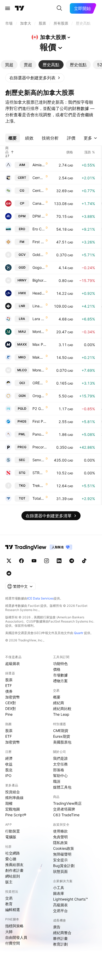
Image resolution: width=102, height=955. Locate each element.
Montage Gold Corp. (38, 331)
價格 (56, 669)
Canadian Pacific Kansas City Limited (38, 203)
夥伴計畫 (60, 938)
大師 (9, 931)
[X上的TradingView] (9, 560)
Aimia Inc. (38, 165)
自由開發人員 (16, 937)
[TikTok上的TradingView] (84, 560)
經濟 (9, 758)
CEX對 (10, 703)
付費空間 (12, 943)
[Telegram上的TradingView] (71, 560)
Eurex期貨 (61, 736)
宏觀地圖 (12, 809)
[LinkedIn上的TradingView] (59, 560)
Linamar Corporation (38, 306)
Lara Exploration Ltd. (38, 319)
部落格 (58, 770)
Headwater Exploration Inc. (38, 293)
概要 (56, 697)
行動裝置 (12, 831)
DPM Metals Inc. (38, 216)
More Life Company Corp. (38, 370)
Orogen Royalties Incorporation (38, 395)
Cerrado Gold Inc (38, 177)
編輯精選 (12, 909)
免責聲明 (60, 837)
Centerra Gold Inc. (38, 190)
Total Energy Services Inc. (38, 498)
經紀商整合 (62, 932)
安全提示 (60, 860)
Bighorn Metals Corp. (40, 280)
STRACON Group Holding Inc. (38, 472)
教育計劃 (60, 944)
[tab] (9, 64)
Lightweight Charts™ (70, 899)
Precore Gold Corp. (40, 447)
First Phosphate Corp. (40, 421)
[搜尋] (59, 8)
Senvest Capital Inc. (38, 460)
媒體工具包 (62, 787)
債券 (9, 691)
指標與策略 (14, 926)
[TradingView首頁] (19, 8)
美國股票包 (62, 742)
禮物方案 (60, 681)
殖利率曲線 (14, 797)
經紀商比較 (62, 708)
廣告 (56, 927)
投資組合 (12, 792)
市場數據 (60, 675)
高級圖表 (60, 905)
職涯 (56, 781)
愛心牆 (10, 859)
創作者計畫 (14, 870)
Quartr (78, 633)
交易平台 (60, 910)
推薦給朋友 (14, 864)
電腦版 (10, 837)
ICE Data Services (40, 598)
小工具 (58, 887)
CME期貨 (60, 730)
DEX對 (10, 708)
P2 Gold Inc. (38, 408)
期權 (9, 803)
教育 (9, 904)
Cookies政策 (63, 848)
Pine (9, 714)
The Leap (61, 714)
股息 (9, 770)
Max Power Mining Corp (40, 344)
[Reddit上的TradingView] (9, 573)
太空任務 (60, 764)
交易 (9, 898)
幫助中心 (60, 775)
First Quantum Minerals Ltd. (38, 242)
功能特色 (60, 663)
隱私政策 (60, 842)
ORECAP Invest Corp (38, 383)
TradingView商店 (67, 803)
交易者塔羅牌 (64, 809)
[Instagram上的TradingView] (46, 560)
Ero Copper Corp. (38, 229)
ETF (8, 685)
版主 (9, 882)
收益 (9, 764)
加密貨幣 (12, 697)
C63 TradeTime (66, 815)
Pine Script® (15, 815)
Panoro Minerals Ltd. (38, 434)
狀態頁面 (60, 871)
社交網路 (12, 853)
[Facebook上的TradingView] (21, 560)
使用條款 (60, 831)
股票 (9, 680)
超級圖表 (12, 663)
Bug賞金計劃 (64, 865)
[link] (34, 77)
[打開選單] (7, 8)
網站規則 (12, 876)
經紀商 (58, 703)
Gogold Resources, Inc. (38, 267)
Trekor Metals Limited (38, 485)
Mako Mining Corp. (38, 357)
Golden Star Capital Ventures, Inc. (38, 254)
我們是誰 (60, 758)
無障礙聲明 (62, 854)
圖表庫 (58, 893)
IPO (8, 775)
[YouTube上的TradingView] (34, 560)
